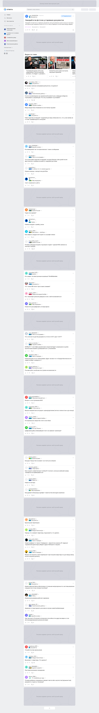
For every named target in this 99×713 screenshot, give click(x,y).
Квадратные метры (37, 530)
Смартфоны (35, 468)
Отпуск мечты (36, 408)
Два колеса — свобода (38, 232)
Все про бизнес (36, 428)
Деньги (34, 274)
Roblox (33, 222)
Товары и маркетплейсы (38, 418)
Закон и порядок (36, 356)
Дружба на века (36, 147)
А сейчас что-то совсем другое (41, 169)
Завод (33, 595)
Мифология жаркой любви (39, 294)
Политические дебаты (38, 93)
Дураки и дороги (37, 668)
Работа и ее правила (37, 157)
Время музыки (36, 458)
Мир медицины (36, 180)
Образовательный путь (38, 398)
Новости (34, 480)
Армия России (36, 210)
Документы (34, 17)
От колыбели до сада (38, 678)
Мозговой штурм (37, 368)
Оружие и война (36, 105)
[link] (36, 67)
